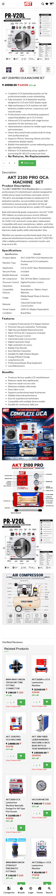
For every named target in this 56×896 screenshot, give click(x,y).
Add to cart (29, 163)
